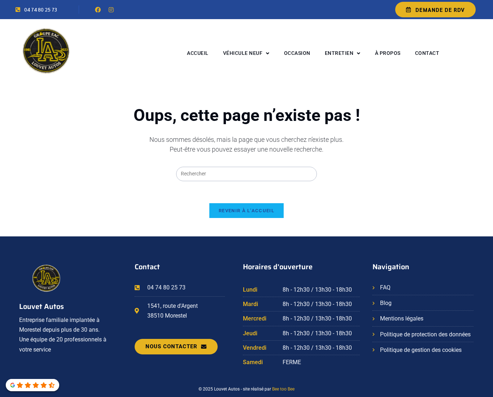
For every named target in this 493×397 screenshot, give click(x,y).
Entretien (339, 53)
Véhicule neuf (243, 53)
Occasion (297, 53)
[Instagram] (111, 10)
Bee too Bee (283, 389)
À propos (388, 53)
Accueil (198, 53)
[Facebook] (98, 10)
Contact (427, 53)
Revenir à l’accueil (246, 210)
